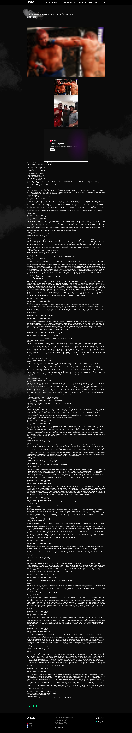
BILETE (84, 2)
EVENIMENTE (55, 2)
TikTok (30, 728)
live (96, 2)
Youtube (31, 723)
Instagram (31, 725)
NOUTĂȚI (48, 2)
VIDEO (79, 2)
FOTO (61, 2)
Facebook (31, 726)
